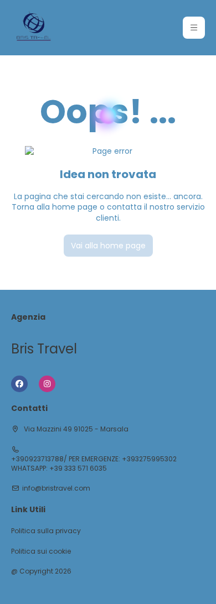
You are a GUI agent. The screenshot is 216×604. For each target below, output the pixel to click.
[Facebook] (19, 384)
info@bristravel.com (56, 488)
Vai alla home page (108, 245)
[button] (194, 28)
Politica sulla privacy (46, 531)
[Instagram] (47, 384)
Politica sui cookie (41, 551)
